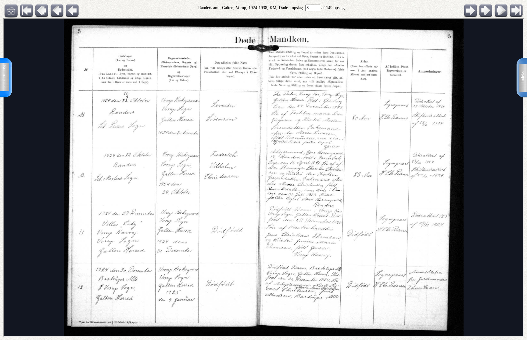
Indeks (522, 77)
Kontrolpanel (4, 76)
